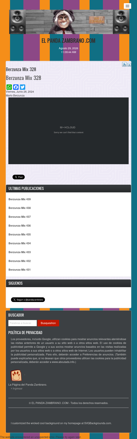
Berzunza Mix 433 (20, 252)
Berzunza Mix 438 (20, 208)
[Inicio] (19, 372)
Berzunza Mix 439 (20, 199)
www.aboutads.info (63, 362)
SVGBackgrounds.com (97, 423)
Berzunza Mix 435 (20, 234)
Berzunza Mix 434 (20, 243)
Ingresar (17, 388)
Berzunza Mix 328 (23, 77)
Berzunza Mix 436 (20, 225)
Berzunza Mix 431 (20, 269)
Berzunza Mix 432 (20, 261)
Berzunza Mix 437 (20, 217)
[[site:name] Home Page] (68, 413)
